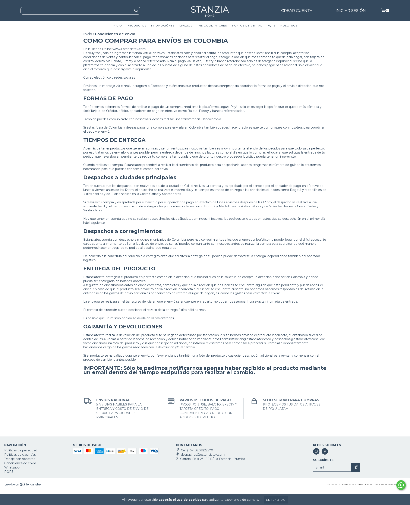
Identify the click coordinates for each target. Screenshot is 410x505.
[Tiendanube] (23, 485)
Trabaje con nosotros (19, 459)
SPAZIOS (185, 25)
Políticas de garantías (20, 455)
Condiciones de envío (20, 463)
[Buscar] (136, 11)
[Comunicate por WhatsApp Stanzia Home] (401, 485)
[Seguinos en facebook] (325, 451)
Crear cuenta (296, 11)
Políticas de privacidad (20, 450)
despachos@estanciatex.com (203, 455)
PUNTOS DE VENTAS (247, 25)
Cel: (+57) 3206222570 (197, 450)
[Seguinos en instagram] (316, 451)
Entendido (276, 499)
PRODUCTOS (136, 25)
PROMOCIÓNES (162, 25)
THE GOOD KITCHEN (212, 25)
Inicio (87, 34)
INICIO (117, 25)
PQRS (271, 25)
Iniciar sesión (351, 11)
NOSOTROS (288, 25)
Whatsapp (12, 467)
